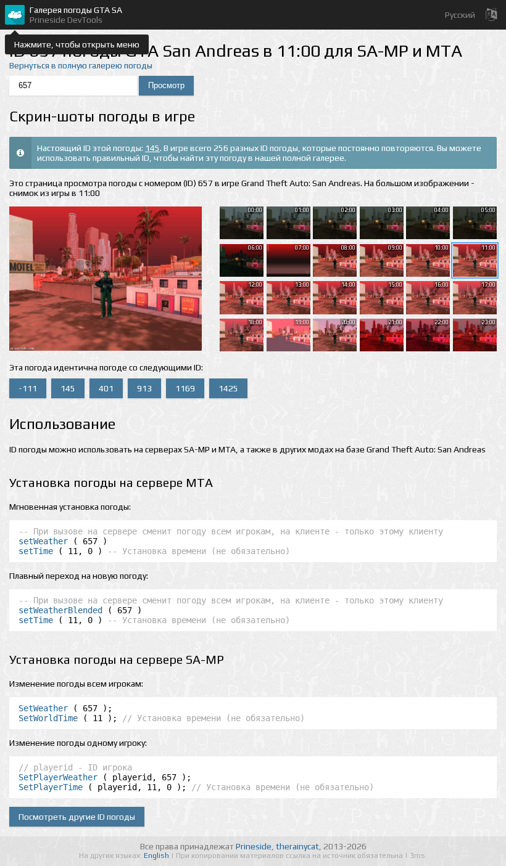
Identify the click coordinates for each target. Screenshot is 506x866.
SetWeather (43, 708)
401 (106, 388)
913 (144, 388)
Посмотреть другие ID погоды (77, 817)
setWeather (43, 541)
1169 (185, 388)
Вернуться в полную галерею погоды (80, 65)
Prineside (254, 846)
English (157, 855)
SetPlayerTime (51, 787)
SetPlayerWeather (58, 777)
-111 (28, 388)
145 (152, 148)
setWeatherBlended (60, 610)
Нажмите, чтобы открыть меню (76, 44)
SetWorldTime (48, 718)
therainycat (297, 846)
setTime (36, 551)
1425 (228, 388)
